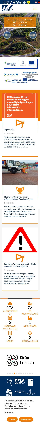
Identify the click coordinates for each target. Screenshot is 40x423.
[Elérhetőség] (17, 2)
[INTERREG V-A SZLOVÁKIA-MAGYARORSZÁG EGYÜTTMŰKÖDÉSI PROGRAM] (21, 75)
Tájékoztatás (9, 130)
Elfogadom (12, 419)
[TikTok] (11, 2)
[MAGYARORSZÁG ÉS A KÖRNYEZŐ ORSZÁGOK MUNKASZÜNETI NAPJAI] (24, 2)
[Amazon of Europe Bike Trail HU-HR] (21, 80)
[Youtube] (14, 2)
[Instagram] (7, 2)
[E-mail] (21, 2)
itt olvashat (9, 412)
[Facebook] (4, 2)
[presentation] (7, 35)
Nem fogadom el (26, 419)
